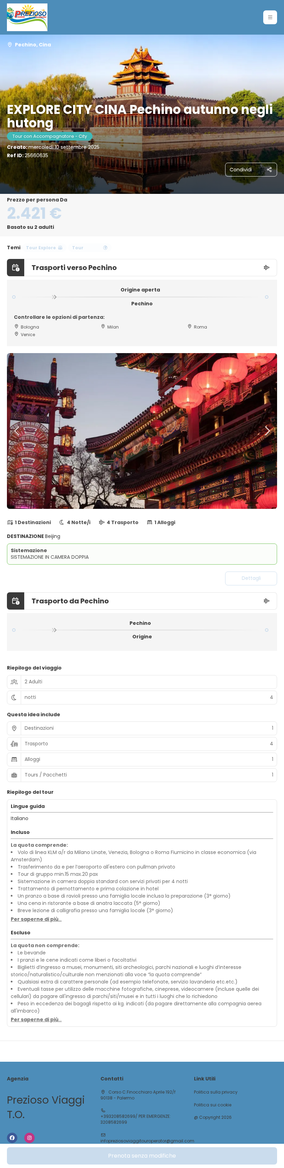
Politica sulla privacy (216, 1092)
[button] (270, 17)
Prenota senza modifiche (142, 1156)
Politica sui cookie (212, 1105)
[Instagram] (29, 1138)
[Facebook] (12, 1138)
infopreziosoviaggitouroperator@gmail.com (147, 1141)
